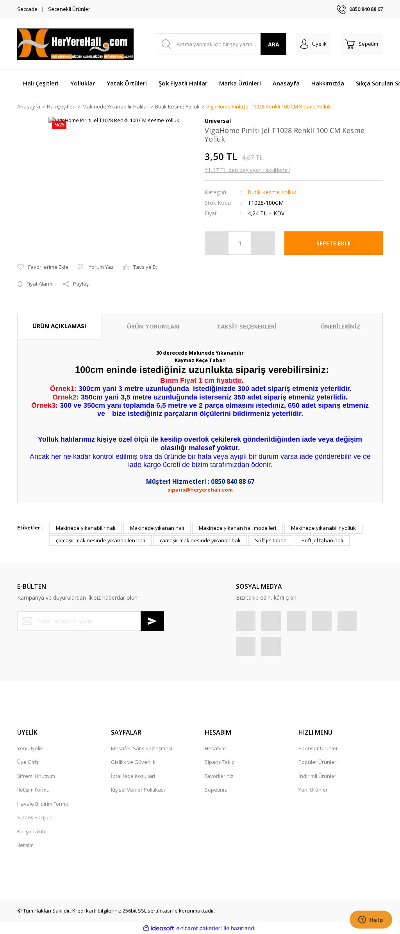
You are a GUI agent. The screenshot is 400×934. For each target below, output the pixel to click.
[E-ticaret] (199, 928)
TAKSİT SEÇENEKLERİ (247, 326)
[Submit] (152, 621)
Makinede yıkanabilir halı (85, 527)
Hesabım (215, 748)
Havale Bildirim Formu (42, 803)
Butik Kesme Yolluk (272, 192)
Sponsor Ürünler (318, 748)
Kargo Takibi (31, 831)
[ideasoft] (158, 928)
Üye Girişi (28, 761)
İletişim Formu (33, 789)
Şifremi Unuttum (36, 776)
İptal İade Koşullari (133, 776)
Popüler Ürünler (317, 761)
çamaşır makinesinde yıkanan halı (200, 540)
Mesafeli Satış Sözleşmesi (141, 748)
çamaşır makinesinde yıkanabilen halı (100, 540)
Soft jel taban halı (322, 540)
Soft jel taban (271, 540)
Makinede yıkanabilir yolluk (323, 527)
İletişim (25, 845)
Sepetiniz (216, 789)
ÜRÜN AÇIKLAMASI (59, 326)
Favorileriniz (219, 776)
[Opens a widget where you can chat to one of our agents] (370, 920)
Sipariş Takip (220, 761)
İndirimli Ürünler (317, 776)
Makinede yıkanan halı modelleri (237, 527)
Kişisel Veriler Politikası (138, 789)
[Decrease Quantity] (217, 243)
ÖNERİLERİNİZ (340, 326)
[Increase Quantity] (263, 243)
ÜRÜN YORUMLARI (153, 326)
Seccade (27, 8)
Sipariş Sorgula (35, 817)
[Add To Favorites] (42, 267)
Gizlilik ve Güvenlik (133, 761)
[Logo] (75, 44)
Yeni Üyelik (30, 748)
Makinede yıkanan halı (157, 527)
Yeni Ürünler (313, 789)
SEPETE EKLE (333, 243)
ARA (273, 44)
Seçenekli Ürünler (69, 8)
